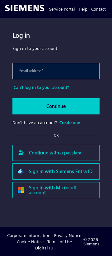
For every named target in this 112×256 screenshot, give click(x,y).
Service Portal (62, 9)
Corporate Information (28, 235)
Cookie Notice (30, 241)
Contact (98, 9)
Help (83, 9)
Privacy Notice (67, 235)
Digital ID (44, 247)
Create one (69, 122)
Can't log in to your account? (41, 87)
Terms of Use (59, 241)
